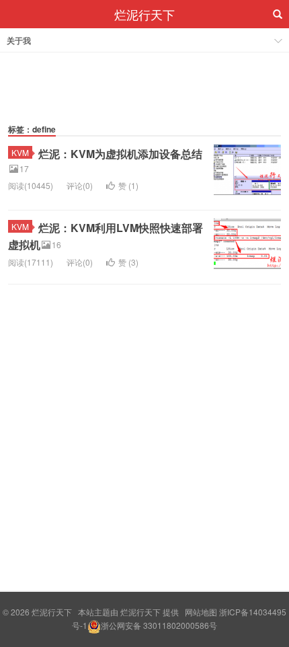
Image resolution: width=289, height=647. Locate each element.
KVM (20, 152)
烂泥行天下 (144, 14)
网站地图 (201, 611)
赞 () (128, 185)
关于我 (19, 40)
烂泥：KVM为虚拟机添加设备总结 (120, 153)
